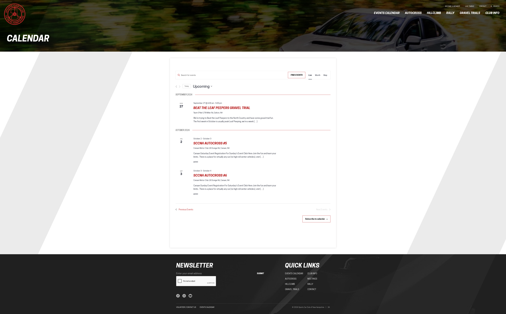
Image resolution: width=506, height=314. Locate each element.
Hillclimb (434, 13)
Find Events (297, 75)
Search (496, 6)
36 (329, 307)
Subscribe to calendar (315, 219)
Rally (450, 13)
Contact (482, 6)
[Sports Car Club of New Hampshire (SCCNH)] (14, 14)
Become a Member (452, 6)
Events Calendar (387, 13)
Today (186, 86)
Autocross (413, 13)
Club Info (492, 13)
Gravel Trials (470, 13)
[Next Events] (179, 86)
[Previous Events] (176, 86)
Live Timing (469, 6)
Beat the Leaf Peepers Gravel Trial (221, 108)
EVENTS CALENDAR (207, 307)
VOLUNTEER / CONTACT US (186, 307)
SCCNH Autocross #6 (210, 175)
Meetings (312, 279)
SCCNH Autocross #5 (210, 143)
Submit (260, 273)
